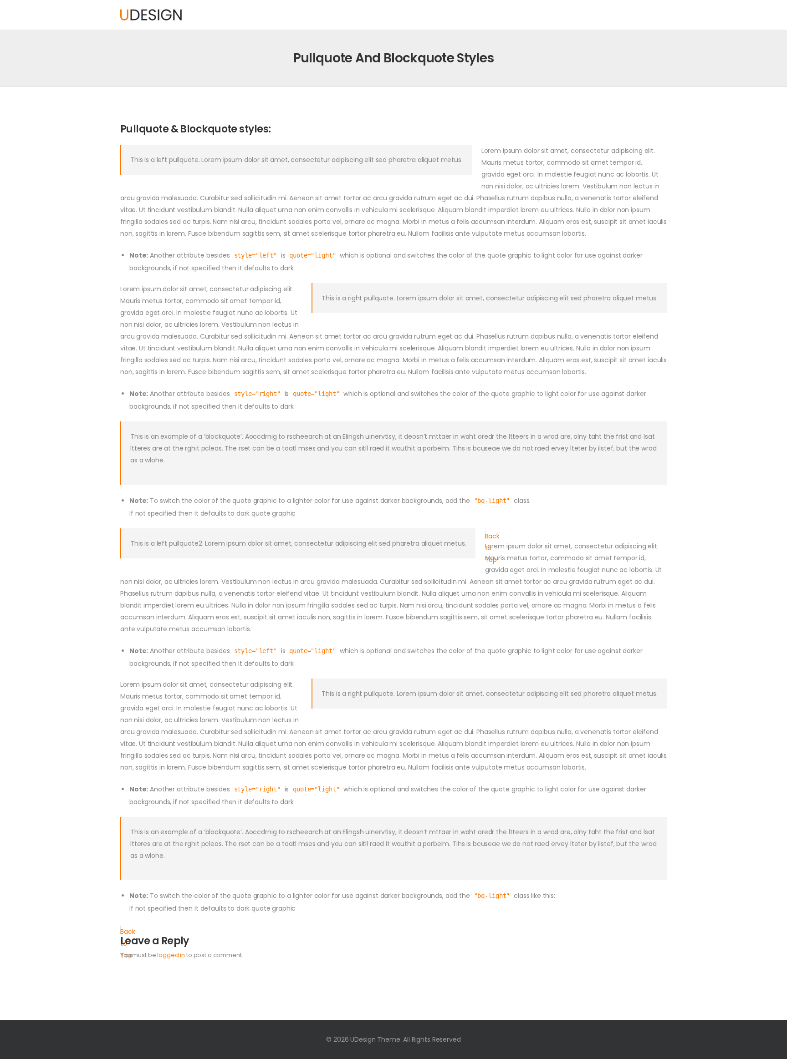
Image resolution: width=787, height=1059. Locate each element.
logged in (171, 955)
